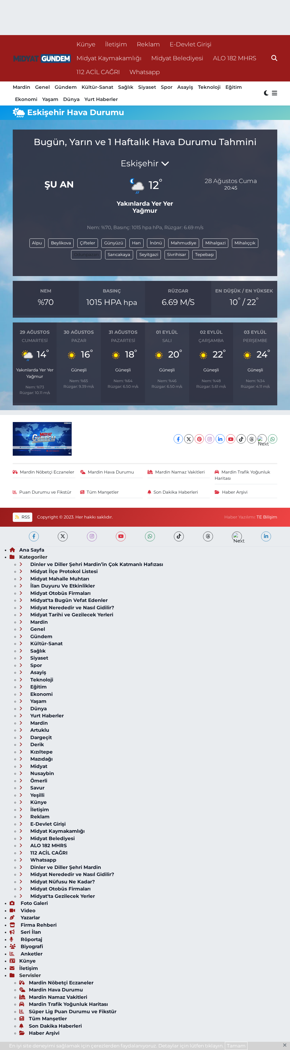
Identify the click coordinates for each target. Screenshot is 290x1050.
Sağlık (125, 87)
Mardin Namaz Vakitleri (180, 472)
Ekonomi (26, 99)
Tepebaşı (204, 254)
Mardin (21, 87)
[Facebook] (178, 439)
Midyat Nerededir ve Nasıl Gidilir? (71, 607)
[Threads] (251, 439)
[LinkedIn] (220, 439)
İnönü (156, 243)
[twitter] (63, 536)
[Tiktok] (241, 439)
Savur (36, 788)
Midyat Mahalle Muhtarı (59, 579)
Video (27, 910)
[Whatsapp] (272, 439)
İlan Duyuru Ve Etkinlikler (62, 586)
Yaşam (50, 99)
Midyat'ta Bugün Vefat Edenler (68, 600)
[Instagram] (209, 439)
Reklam (148, 44)
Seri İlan (30, 932)
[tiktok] (179, 536)
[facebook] (34, 536)
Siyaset (147, 87)
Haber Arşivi (235, 492)
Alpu (37, 243)
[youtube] (121, 536)
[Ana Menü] (274, 93)
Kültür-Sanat (97, 87)
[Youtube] (230, 439)
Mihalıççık (244, 243)
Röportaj (30, 939)
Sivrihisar (176, 254)
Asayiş (185, 87)
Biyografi (31, 946)
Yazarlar (29, 917)
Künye (85, 44)
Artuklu (39, 730)
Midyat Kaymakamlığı (109, 58)
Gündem (66, 87)
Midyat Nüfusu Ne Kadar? (62, 882)
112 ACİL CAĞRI (98, 72)
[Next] (262, 439)
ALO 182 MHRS (234, 58)
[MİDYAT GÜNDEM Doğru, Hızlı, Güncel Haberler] (42, 58)
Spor (166, 87)
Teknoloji (209, 87)
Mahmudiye (183, 243)
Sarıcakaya (119, 254)
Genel (42, 87)
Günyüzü (113, 243)
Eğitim (233, 87)
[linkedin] (266, 536)
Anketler (30, 954)
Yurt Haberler (101, 99)
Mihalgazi (215, 243)
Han (136, 243)
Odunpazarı (86, 254)
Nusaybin (41, 773)
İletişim (116, 44)
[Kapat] (286, 1045)
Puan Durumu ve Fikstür (45, 492)
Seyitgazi (148, 254)
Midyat (38, 766)
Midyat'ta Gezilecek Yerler (62, 896)
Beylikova (61, 243)
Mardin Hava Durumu (111, 472)
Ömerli (38, 781)
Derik (36, 744)
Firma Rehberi (38, 925)
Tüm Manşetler (103, 492)
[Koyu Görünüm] (267, 93)
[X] (188, 439)
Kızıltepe (41, 752)
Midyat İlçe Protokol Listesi (63, 571)
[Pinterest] (199, 439)
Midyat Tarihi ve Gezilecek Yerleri (71, 614)
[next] (237, 536)
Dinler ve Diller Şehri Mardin (65, 867)
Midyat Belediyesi (177, 58)
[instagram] (92, 536)
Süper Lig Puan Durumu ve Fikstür (72, 1011)
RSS (25, 517)
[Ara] (274, 58)
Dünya (71, 99)
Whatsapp (144, 72)
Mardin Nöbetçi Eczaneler (47, 472)
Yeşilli (36, 795)
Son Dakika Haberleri (175, 492)
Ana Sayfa (31, 550)
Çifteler (87, 243)
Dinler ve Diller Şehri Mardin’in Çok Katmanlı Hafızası (96, 564)
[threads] (208, 536)
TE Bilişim (267, 517)
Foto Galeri (33, 903)
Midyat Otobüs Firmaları (60, 593)
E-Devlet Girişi (191, 44)
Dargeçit (40, 737)
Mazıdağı (41, 759)
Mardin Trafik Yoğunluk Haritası (242, 475)
